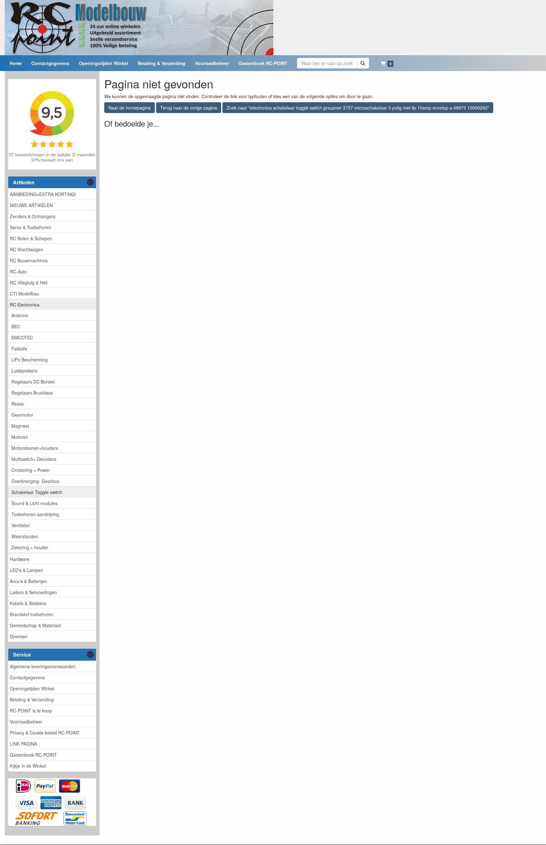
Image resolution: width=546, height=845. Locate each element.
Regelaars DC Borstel (33, 381)
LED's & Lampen (26, 570)
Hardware (19, 559)
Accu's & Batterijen (28, 581)
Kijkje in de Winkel (28, 766)
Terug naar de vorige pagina (188, 107)
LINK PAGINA (23, 744)
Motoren (19, 437)
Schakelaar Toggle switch (36, 492)
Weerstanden (24, 536)
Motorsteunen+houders (34, 448)
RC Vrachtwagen (26, 249)
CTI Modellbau (24, 293)
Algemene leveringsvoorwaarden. (43, 666)
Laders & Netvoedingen (33, 592)
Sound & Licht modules (34, 503)
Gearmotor (22, 415)
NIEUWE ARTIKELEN (31, 205)
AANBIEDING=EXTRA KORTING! (43, 194)
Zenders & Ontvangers (32, 216)
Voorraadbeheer (26, 721)
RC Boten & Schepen (31, 238)
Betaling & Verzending (32, 699)
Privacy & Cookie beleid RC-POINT (45, 732)
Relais (17, 404)
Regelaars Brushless (32, 393)
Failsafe (19, 348)
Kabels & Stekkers (28, 603)
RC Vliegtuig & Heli (28, 282)
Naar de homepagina (129, 107)
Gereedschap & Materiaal (35, 625)
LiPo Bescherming (29, 359)
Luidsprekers (24, 370)
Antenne (19, 315)
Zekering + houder (29, 547)
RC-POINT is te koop (31, 710)
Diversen (18, 636)
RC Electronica (24, 304)
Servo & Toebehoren (30, 227)
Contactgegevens (27, 677)
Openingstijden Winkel (32, 688)
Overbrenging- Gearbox (35, 481)
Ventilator (20, 525)
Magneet (20, 426)
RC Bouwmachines (29, 260)
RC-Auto (18, 271)
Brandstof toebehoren (31, 614)
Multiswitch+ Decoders (33, 459)
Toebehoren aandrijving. (35, 514)
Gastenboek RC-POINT (33, 755)
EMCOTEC (22, 337)
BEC (15, 326)
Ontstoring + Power (30, 470)
